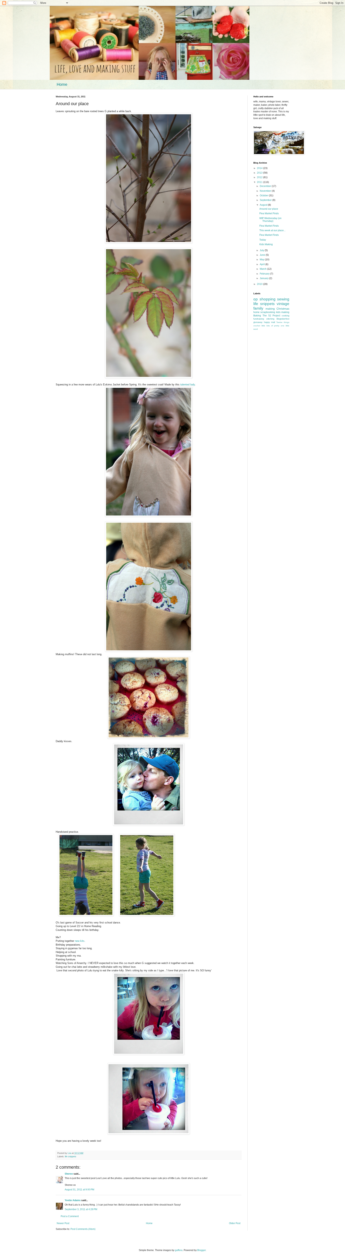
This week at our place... (272, 230)
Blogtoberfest (283, 319)
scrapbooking (267, 312)
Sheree (69, 1173)
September (266, 200)
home (256, 312)
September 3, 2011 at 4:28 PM (81, 1209)
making (270, 308)
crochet (256, 326)
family (258, 308)
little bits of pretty (271, 326)
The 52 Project (271, 315)
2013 (260, 172)
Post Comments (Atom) (82, 1229)
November (266, 191)
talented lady (187, 384)
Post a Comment (70, 1216)
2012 (260, 177)
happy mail (269, 322)
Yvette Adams (73, 1200)
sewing (283, 299)
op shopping (264, 299)
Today (262, 239)
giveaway (258, 322)
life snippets (70, 1156)
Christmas (283, 308)
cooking (285, 315)
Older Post (234, 1223)
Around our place (268, 208)
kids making (282, 312)
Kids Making (266, 244)
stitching (270, 319)
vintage (283, 304)
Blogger (201, 1250)
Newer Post (63, 1223)
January (264, 278)
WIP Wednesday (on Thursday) (270, 219)
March (263, 269)
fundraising (258, 319)
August (264, 204)
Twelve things (282, 322)
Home (62, 84)
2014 (260, 168)
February (265, 273)
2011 (260, 182)
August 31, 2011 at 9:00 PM (79, 1189)
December (266, 186)
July (262, 250)
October (264, 195)
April (262, 264)
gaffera (178, 1250)
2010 (260, 284)
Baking (257, 315)
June (263, 255)
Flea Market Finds (269, 213)
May (262, 259)
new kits (79, 940)
